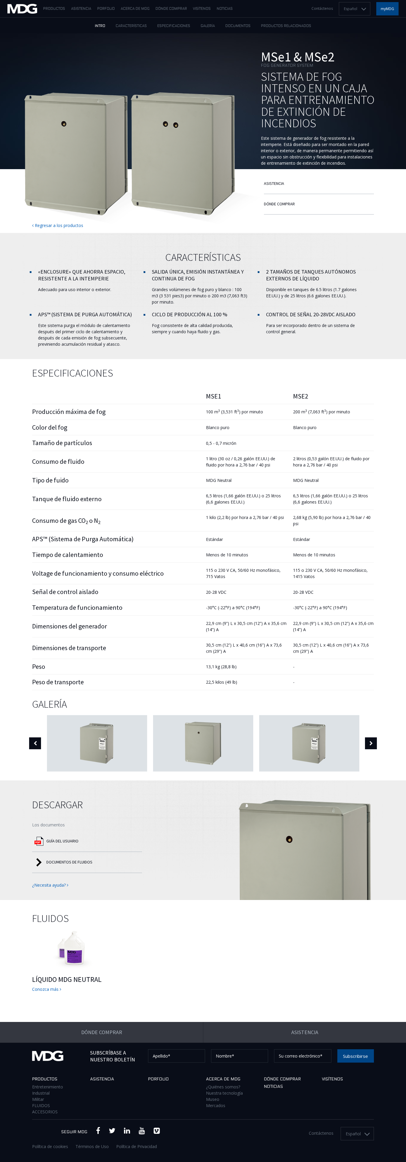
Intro (100, 26)
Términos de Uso (92, 1146)
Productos (54, 9)
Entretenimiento (47, 1087)
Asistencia (81, 9)
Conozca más (46, 989)
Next (371, 743)
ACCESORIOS (45, 1112)
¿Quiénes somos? (223, 1087)
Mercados (215, 1105)
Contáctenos (322, 8)
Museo (212, 1099)
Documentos (238, 26)
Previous (35, 743)
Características (131, 26)
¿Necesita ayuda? (49, 885)
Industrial (41, 1093)
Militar (38, 1099)
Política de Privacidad (136, 1146)
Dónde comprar (171, 9)
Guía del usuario (62, 841)
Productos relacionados (286, 26)
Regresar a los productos (58, 225)
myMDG (387, 8)
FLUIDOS (41, 1105)
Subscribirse (355, 1056)
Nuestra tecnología (224, 1093)
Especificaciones (173, 26)
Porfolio (106, 9)
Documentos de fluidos (69, 862)
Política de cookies (50, 1146)
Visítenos (202, 9)
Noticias (225, 9)
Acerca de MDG (135, 9)
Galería (208, 26)
